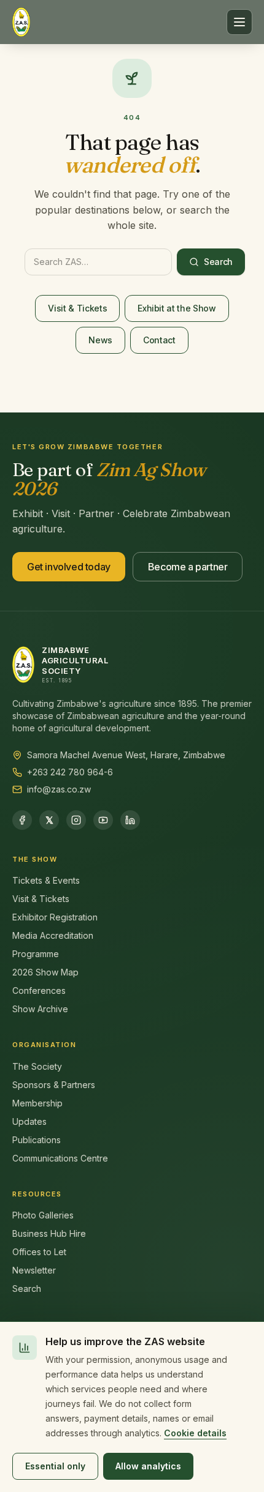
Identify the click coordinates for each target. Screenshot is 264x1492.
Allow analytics (148, 1466)
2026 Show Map (45, 972)
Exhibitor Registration (55, 917)
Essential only (55, 1466)
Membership (37, 1103)
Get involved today (69, 567)
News (100, 340)
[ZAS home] (21, 22)
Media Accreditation (52, 935)
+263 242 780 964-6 (70, 772)
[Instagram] (76, 820)
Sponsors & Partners (53, 1085)
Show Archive (40, 1009)
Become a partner (188, 567)
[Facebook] (22, 820)
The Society (37, 1066)
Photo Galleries (43, 1215)
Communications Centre (60, 1158)
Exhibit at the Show (176, 308)
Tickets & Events (46, 880)
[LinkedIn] (130, 820)
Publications (36, 1140)
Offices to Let (39, 1252)
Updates (29, 1121)
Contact (159, 340)
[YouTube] (103, 820)
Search (218, 261)
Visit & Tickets (77, 308)
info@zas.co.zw (59, 789)
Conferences (39, 990)
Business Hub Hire (49, 1233)
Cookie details (195, 1433)
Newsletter (34, 1270)
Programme (35, 954)
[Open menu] (239, 22)
